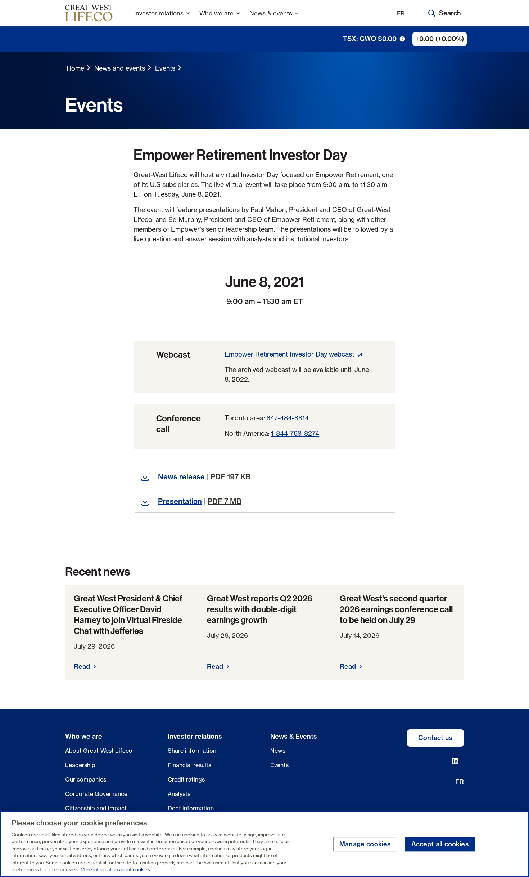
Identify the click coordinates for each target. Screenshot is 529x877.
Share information (192, 750)
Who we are (216, 13)
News (277, 750)
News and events (119, 68)
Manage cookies (365, 844)
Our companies (85, 779)
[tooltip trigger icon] (402, 39)
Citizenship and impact (96, 808)
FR (400, 13)
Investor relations (159, 13)
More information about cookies (115, 869)
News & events (270, 13)
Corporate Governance (96, 793)
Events (165, 68)
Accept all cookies (440, 844)
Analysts (179, 793)
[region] (264, 844)
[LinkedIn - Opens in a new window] (455, 761)
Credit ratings (186, 779)
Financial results (189, 765)
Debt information (191, 808)
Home (75, 68)
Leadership (80, 765)
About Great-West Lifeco (98, 750)
